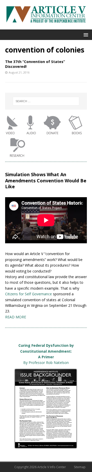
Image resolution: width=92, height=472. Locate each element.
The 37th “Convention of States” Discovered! (35, 64)
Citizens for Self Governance (28, 293)
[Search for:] (46, 101)
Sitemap (80, 467)
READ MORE (15, 316)
